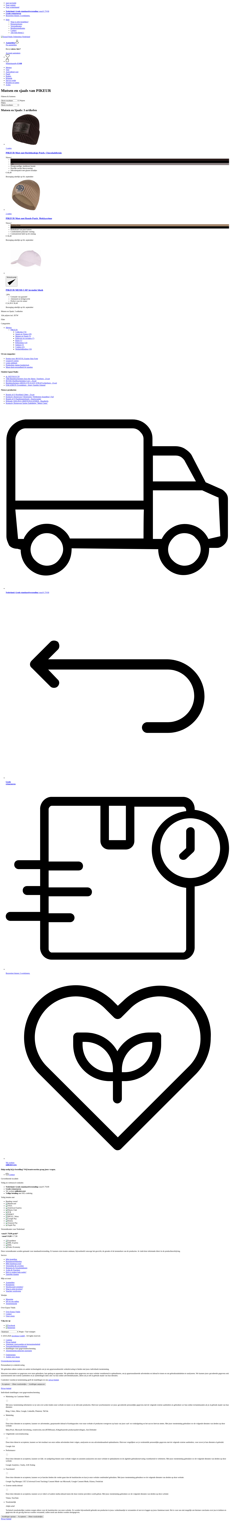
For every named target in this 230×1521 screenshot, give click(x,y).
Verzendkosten (16, 26)
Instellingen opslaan (9, 1517)
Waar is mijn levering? (14, 1289)
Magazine (9, 1299)
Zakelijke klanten (12, 1274)
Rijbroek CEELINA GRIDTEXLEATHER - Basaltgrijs (27, 401)
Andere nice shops (13, 1357)
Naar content (10, 5)
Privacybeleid (11, 1342)
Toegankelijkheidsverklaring (16, 1346)
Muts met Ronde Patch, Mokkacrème (29, 218)
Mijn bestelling (11, 1259)
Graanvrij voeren (12, 361)
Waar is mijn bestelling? (20, 22)
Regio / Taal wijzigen (27, 1332)
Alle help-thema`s (17, 33)
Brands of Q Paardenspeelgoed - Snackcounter (23, 399)
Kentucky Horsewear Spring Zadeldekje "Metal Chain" (27, 403)
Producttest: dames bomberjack (17, 365)
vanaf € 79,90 (27, 11)
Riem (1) (18, 341)
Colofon (9, 1340)
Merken (9, 328)
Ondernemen (11, 1355)
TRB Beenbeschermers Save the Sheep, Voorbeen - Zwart (28, 379)
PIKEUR (14, 330)
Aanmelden (10, 1282)
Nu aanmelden (11, 45)
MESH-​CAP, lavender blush (24, 290)
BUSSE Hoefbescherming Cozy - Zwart (21, 381)
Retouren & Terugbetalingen (16, 1268)
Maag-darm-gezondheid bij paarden (19, 367)
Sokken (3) (19, 345)
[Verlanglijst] (8, 57)
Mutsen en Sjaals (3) (23, 336)
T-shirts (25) (20, 347)
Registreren (10, 1285)
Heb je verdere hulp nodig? (16, 1272)
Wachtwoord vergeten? (14, 1287)
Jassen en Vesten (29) (23, 334)
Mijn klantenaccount (13, 1264)
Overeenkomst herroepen (10, 1361)
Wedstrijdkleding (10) (23, 349)
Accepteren (6, 1384)
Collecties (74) (20, 332)
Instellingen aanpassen (37, 1384)
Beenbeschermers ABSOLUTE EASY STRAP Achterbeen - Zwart (31, 383)
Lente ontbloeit (11, 363)
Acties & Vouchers (13, 1270)
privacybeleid (54, 1380)
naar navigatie (11, 3)
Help (7, 20)
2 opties (9, 214)
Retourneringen (16, 24)
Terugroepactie (11, 1304)
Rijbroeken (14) (21, 343)
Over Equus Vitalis (13, 1312)
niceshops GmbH (18, 1336)
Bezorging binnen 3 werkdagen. (18, 16)
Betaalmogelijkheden (14, 1261)
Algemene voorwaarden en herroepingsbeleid (23, 1344)
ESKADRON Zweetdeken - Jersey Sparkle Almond (25, 385)
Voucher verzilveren (13, 1291)
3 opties (9, 148)
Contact (13, 30)
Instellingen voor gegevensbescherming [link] (21, 1349)
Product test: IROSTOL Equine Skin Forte (22, 359)
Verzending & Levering (15, 1266)
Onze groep (10, 1316)
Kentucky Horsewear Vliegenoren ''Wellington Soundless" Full (30, 397)
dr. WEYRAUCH (13, 377)
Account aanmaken (13, 53)
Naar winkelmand (12, 7)
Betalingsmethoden (18, 28)
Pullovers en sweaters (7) (24, 338)
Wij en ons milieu (12, 1301)
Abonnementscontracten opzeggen (19, 1351)
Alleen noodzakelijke (19, 1384)
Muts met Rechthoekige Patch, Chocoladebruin (34, 153)
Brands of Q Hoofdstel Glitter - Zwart (20, 395)
